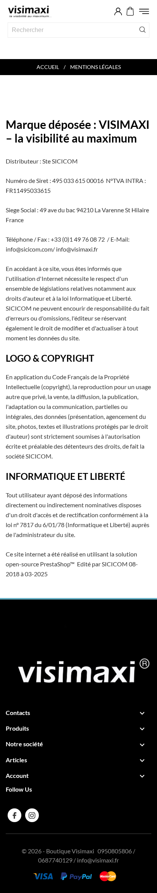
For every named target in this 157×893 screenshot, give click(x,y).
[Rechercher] (142, 29)
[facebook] (15, 815)
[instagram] (32, 815)
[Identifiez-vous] (118, 11)
